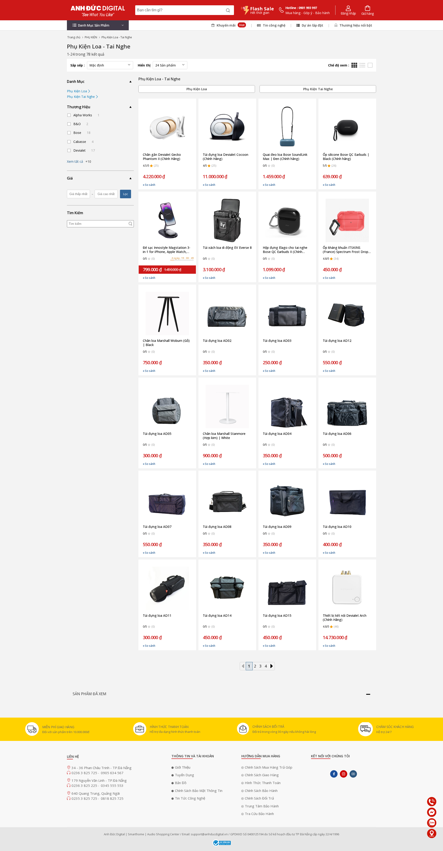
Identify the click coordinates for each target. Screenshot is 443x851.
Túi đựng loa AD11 (157, 615)
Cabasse (83, 141)
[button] (98, 25)
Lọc (125, 194)
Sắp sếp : (77, 65)
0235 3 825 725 (85, 798)
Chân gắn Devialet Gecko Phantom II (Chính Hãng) (162, 157)
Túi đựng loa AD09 (277, 527)
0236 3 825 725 (85, 772)
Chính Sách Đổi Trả (259, 798)
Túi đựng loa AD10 (337, 527)
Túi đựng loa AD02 (217, 341)
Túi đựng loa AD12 (337, 341)
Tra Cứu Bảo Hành (259, 813)
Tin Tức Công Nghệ (190, 798)
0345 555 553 (112, 785)
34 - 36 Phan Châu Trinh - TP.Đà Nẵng (102, 768)
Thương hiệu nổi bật (355, 25)
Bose (81, 132)
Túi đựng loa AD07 (157, 527)
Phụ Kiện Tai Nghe (81, 96)
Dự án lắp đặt (312, 25)
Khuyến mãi (230, 25)
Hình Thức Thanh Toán (263, 782)
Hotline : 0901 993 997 (301, 8)
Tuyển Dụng (184, 775)
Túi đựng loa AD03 (277, 341)
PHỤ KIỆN (91, 37)
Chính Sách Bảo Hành (261, 790)
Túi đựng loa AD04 (277, 434)
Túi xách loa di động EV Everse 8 (227, 248)
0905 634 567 (112, 772)
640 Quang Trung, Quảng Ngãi (96, 793)
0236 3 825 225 (85, 785)
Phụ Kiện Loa (77, 91)
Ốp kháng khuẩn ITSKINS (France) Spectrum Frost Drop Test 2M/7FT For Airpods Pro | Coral (346, 250)
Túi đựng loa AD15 (277, 615)
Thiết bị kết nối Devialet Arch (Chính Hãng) (344, 617)
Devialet (84, 150)
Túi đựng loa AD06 (337, 434)
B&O (80, 124)
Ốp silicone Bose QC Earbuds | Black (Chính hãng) (346, 157)
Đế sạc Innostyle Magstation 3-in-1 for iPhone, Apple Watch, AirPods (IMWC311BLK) (166, 250)
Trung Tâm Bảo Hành (262, 806)
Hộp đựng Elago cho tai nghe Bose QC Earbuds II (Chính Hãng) (285, 250)
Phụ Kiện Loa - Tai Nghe (117, 37)
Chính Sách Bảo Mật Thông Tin (198, 790)
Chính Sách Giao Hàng (262, 775)
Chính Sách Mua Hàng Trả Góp (268, 767)
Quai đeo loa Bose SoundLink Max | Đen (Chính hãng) (285, 157)
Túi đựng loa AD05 (157, 434)
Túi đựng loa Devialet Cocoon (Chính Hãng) (225, 157)
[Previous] (243, 666)
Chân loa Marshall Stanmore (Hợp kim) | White (224, 436)
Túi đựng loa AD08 (217, 527)
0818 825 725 (112, 798)
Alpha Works (86, 115)
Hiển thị (144, 65)
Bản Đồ (180, 782)
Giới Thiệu (182, 767)
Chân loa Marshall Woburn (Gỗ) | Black (166, 343)
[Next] (271, 666)
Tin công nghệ (273, 25)
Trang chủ (73, 37)
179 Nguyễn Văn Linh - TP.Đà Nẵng (99, 780)
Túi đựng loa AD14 (217, 615)
